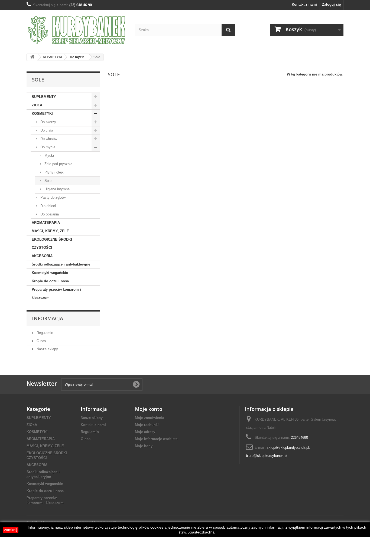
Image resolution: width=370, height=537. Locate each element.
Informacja (47, 318)
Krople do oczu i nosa (50, 281)
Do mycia (47, 147)
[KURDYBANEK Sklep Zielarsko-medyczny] (77, 29)
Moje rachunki (147, 425)
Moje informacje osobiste (156, 439)
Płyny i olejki (53, 172)
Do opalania (49, 214)
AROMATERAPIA (46, 223)
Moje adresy (145, 432)
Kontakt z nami (304, 4)
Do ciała (46, 130)
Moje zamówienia (149, 418)
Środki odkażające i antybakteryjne (61, 264)
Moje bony (143, 446)
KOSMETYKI (42, 114)
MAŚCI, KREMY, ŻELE (50, 231)
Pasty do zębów (52, 197)
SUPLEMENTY (44, 97)
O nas (40, 341)
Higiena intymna (56, 189)
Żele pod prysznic (57, 164)
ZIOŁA (37, 105)
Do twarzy (47, 122)
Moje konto (148, 409)
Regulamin (44, 333)
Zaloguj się (331, 4)
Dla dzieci (47, 206)
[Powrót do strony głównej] (32, 57)
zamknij (10, 530)
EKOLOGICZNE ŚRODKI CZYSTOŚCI (52, 243)
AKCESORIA (42, 256)
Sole (47, 181)
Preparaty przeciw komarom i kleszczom (56, 293)
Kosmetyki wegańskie (50, 273)
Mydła (48, 155)
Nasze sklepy (46, 349)
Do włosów (48, 139)
